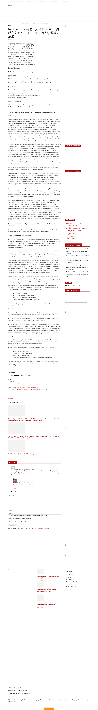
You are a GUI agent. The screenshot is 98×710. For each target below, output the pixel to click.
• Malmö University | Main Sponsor (74, 223)
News (13, 23)
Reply (12, 478)
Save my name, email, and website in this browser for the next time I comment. (29, 515)
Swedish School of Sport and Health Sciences (77, 228)
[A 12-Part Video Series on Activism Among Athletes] (16, 451)
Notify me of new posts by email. (17, 521)
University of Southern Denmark (74, 230)
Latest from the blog (73, 245)
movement (12, 384)
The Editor (10, 398)
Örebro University (70, 238)
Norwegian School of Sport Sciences (75, 227)
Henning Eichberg (13, 43)
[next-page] (8, 457)
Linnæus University (71, 231)
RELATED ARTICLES (15, 403)
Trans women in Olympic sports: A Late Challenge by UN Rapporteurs (48, 603)
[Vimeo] (87, 2)
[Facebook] (82, 2)
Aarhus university (70, 236)
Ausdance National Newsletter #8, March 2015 (27, 387)
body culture (13, 381)
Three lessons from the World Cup (73, 260)
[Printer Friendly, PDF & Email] (34, 369)
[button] (68, 2)
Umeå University (70, 235)
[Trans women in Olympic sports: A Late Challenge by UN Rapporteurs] (40, 600)
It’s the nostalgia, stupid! (71, 255)
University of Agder (71, 233)
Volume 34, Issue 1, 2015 (30, 389)
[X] (85, 2)
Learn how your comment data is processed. (39, 528)
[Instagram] (84, 2)
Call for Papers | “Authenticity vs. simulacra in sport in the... (47, 590)
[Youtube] (89, 2)
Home (9, 23)
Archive (67, 285)
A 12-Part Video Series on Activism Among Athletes (24, 454)
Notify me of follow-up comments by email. (20, 518)
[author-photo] (11, 397)
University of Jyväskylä (71, 225)
